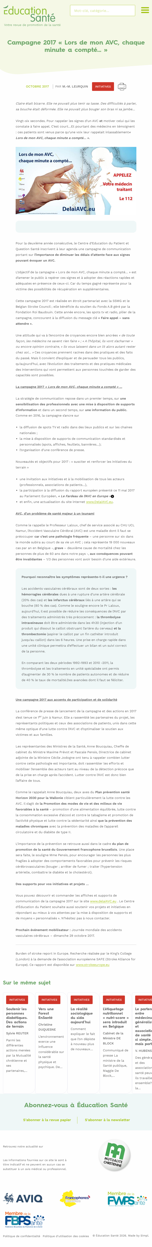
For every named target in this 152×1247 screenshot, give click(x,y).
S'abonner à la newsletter (107, 1120)
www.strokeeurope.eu (92, 965)
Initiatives (103, 86)
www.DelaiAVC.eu (99, 502)
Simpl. (145, 1235)
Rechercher (127, 10)
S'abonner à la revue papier (47, 1120)
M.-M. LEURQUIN (75, 86)
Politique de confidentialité (21, 1236)
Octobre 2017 (37, 86)
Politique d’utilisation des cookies (66, 1236)
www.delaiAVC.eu (103, 901)
